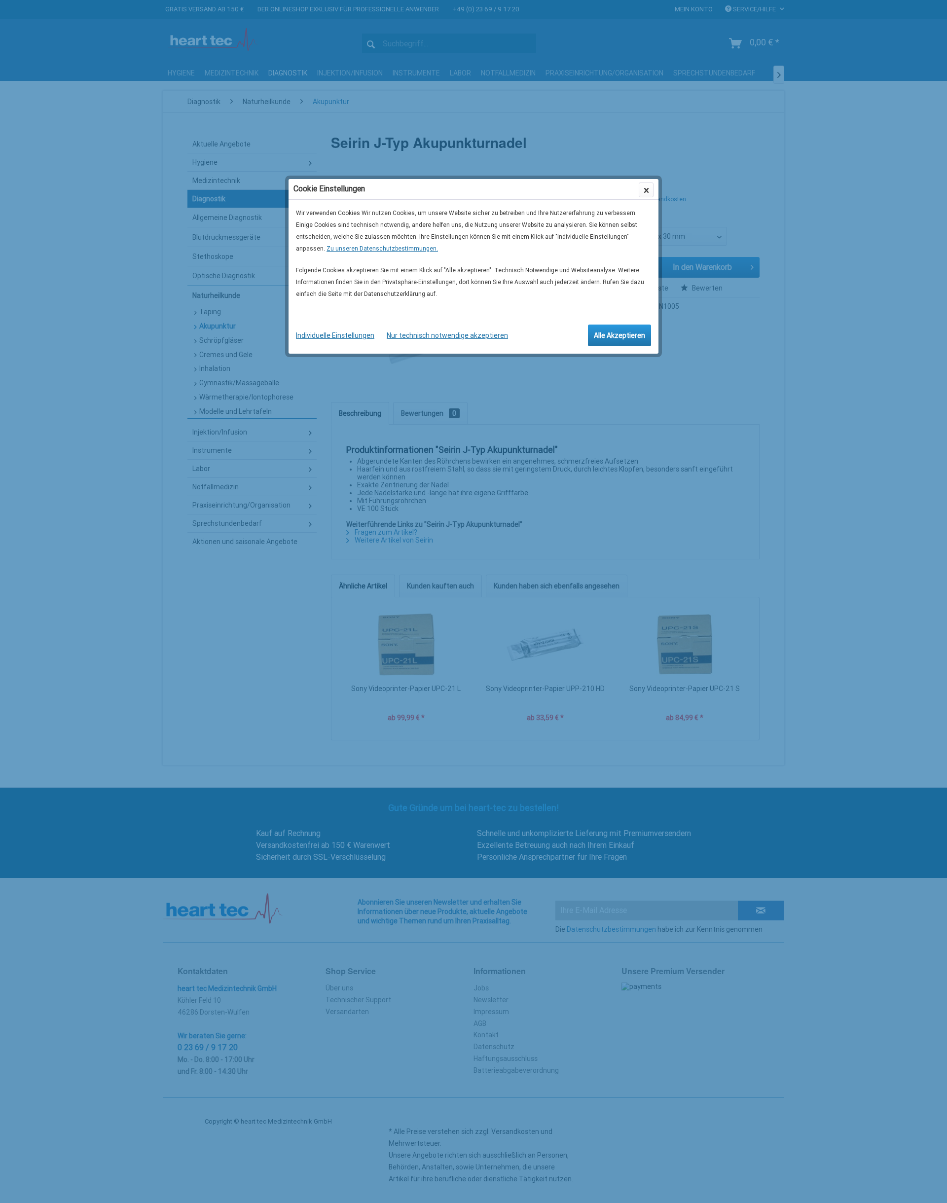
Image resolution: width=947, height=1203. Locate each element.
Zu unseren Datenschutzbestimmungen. (382, 248)
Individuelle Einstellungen (335, 335)
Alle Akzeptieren (619, 335)
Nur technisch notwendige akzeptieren (447, 335)
